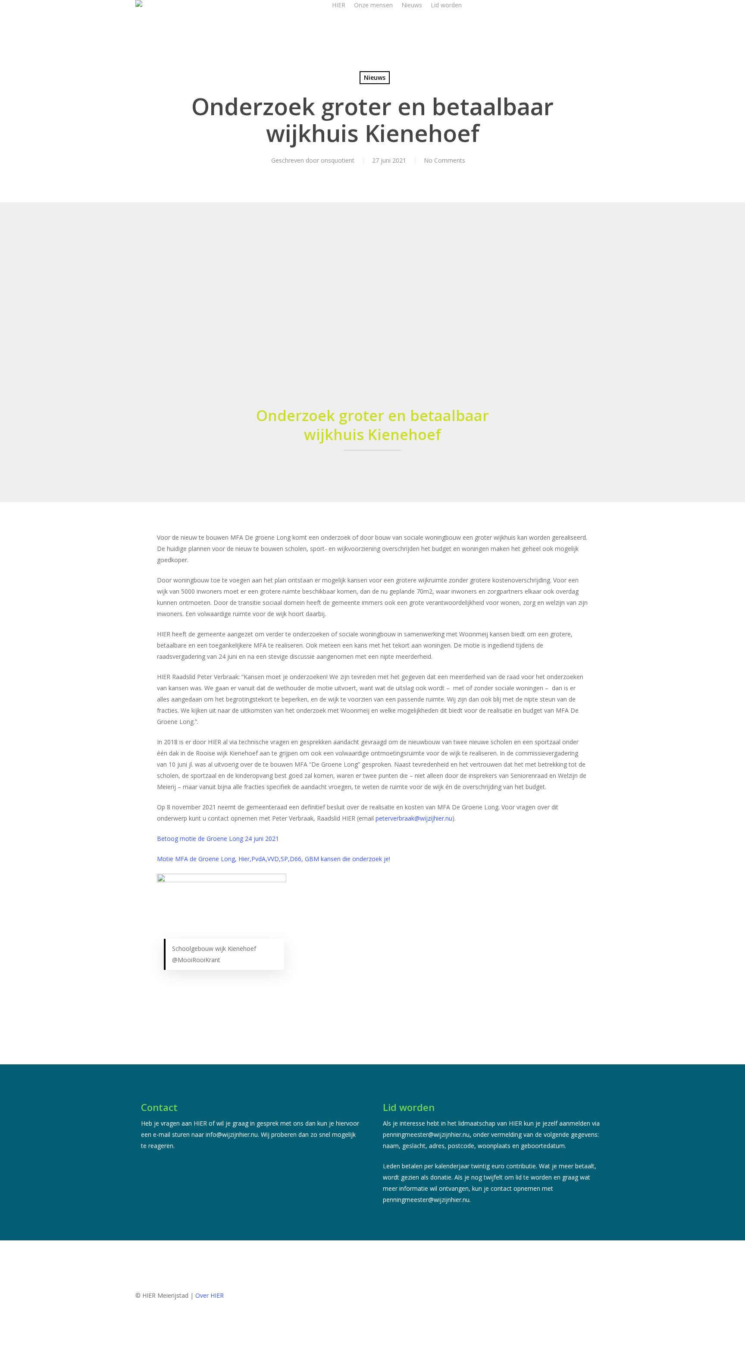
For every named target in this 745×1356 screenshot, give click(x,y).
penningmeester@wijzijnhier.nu (426, 1134)
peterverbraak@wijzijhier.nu (414, 818)
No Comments (444, 160)
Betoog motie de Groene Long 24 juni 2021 (218, 838)
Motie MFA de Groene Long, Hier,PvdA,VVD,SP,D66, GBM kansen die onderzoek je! (273, 859)
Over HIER (209, 1295)
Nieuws (374, 77)
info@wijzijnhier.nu (232, 1134)
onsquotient (337, 160)
